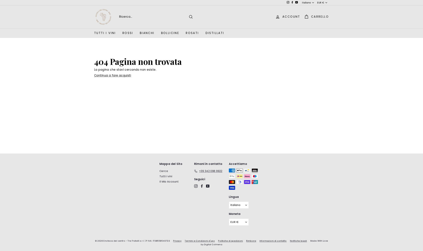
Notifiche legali (298, 240)
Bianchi (147, 33)
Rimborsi (251, 240)
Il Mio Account (169, 182)
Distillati (215, 33)
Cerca (163, 171)
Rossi (127, 33)
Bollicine (170, 33)
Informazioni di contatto (273, 240)
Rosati (192, 33)
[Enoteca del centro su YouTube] (208, 186)
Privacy (177, 240)
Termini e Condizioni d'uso (200, 240)
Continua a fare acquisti (112, 75)
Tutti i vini (165, 176)
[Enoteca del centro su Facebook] (202, 186)
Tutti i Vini (105, 33)
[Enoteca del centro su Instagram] (196, 186)
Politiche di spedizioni (230, 240)
